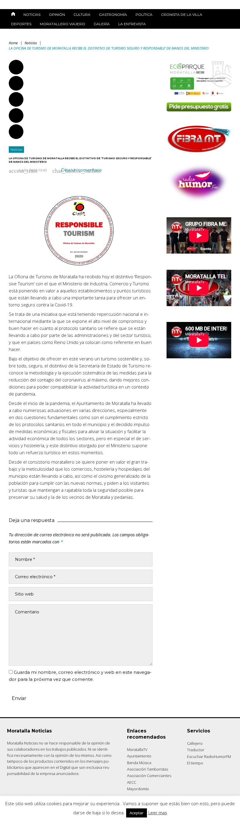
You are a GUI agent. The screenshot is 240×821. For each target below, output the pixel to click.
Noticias (31, 14)
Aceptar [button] (136, 812)
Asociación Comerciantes (149, 775)
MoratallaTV (137, 749)
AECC (131, 782)
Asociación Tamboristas (147, 769)
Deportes (21, 24)
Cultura (81, 14)
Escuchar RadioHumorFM (209, 756)
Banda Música (139, 762)
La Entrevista (132, 24)
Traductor (195, 749)
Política (144, 14)
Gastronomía (113, 14)
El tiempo (195, 763)
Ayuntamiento (139, 756)
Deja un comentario (81, 170)
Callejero (195, 743)
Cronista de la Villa (181, 14)
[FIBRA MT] (199, 153)
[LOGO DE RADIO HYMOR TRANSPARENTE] (199, 200)
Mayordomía (138, 788)
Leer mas (157, 812)
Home (13, 42)
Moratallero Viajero (62, 24)
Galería (102, 24)
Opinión (57, 14)
